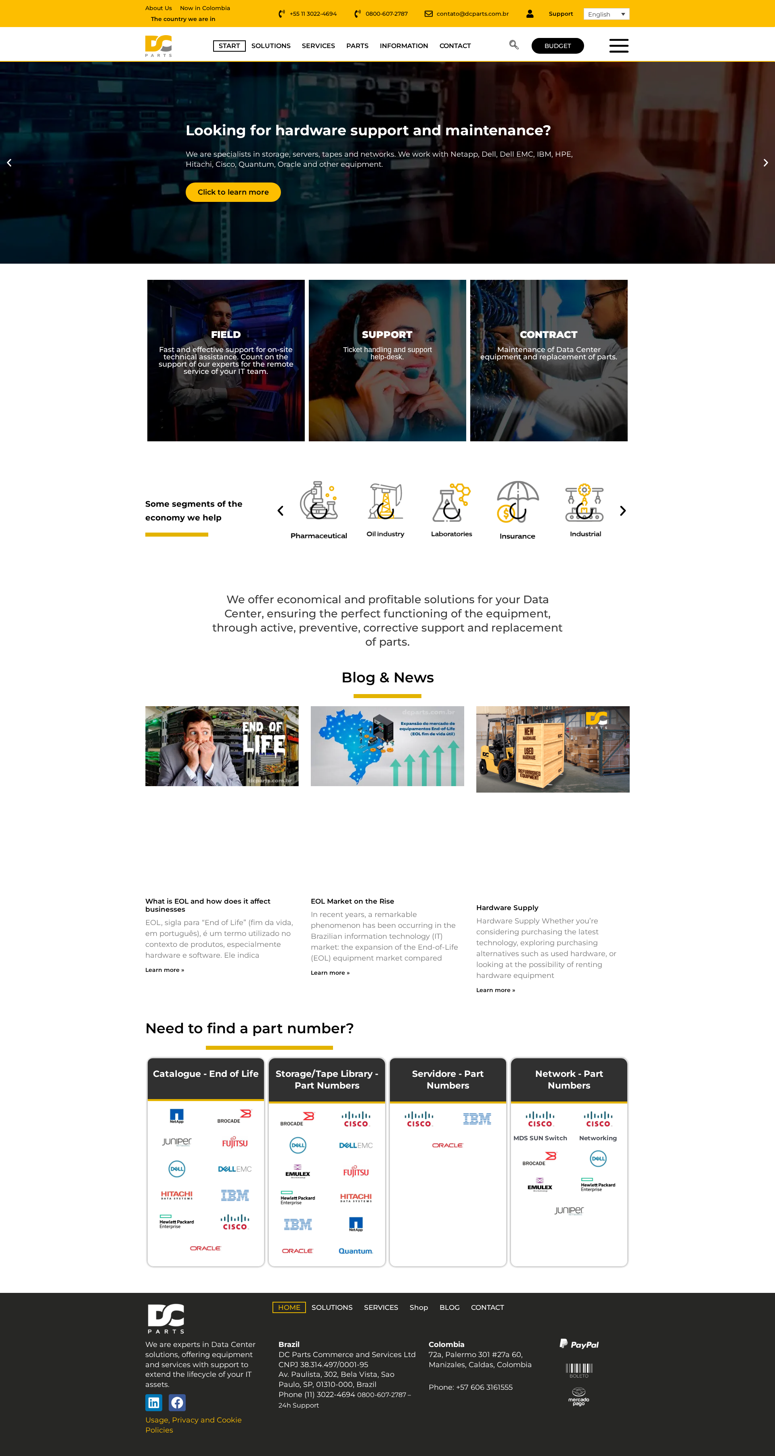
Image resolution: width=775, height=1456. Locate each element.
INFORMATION (404, 46)
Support (561, 13)
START (229, 46)
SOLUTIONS (271, 46)
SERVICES (318, 46)
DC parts (618, 46)
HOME (289, 1307)
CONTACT (455, 46)
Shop (419, 1307)
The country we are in (183, 19)
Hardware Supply (507, 908)
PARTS (357, 46)
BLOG (450, 1307)
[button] (514, 46)
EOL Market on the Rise (352, 901)
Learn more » (164, 969)
